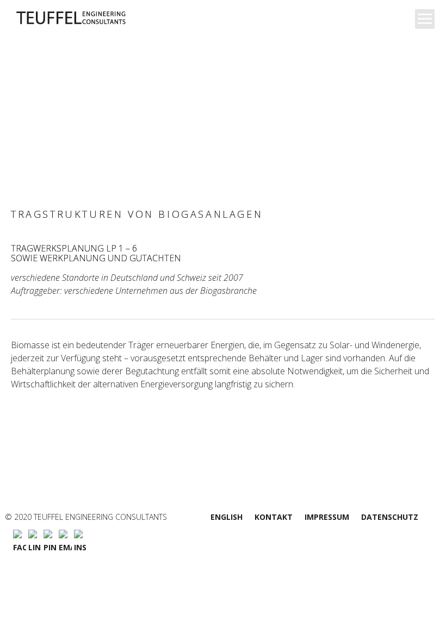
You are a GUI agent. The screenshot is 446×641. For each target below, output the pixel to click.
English (226, 517)
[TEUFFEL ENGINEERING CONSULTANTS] (96, 18)
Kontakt (274, 517)
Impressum (327, 517)
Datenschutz (389, 517)
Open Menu (425, 19)
